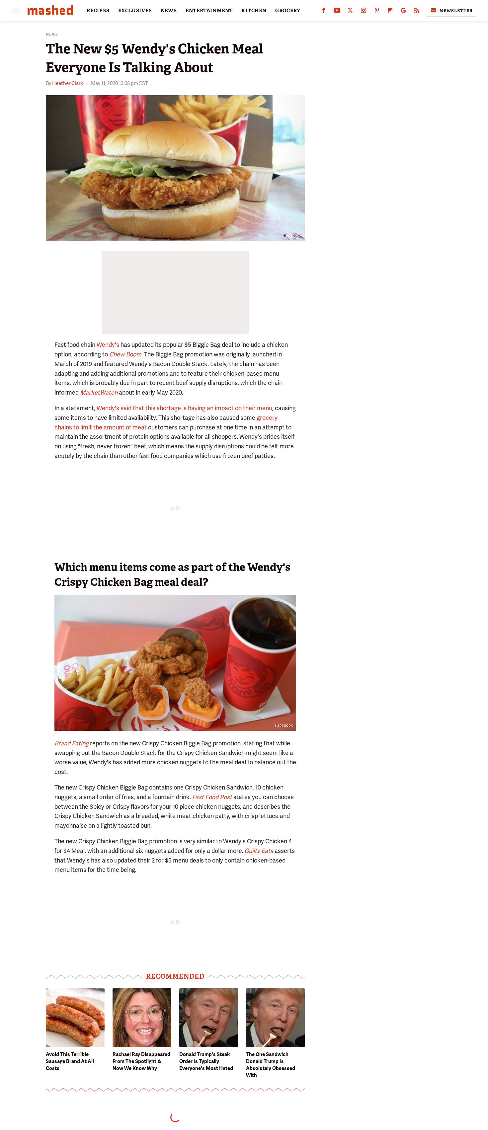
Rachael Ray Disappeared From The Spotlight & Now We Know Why (141, 1061)
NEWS (169, 10)
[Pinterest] (377, 12)
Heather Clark (67, 83)
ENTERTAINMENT (209, 10)
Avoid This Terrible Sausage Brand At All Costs (70, 1061)
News (52, 34)
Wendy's (108, 344)
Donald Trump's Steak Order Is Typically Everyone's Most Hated (206, 1061)
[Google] (403, 12)
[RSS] (417, 12)
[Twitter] (350, 12)
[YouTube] (337, 12)
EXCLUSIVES (135, 10)
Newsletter (456, 11)
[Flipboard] (390, 12)
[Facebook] (324, 12)
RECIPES (98, 10)
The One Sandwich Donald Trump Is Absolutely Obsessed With (270, 1065)
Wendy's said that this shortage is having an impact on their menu (184, 408)
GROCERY (287, 10)
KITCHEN (254, 10)
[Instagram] (363, 12)
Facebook (292, 235)
